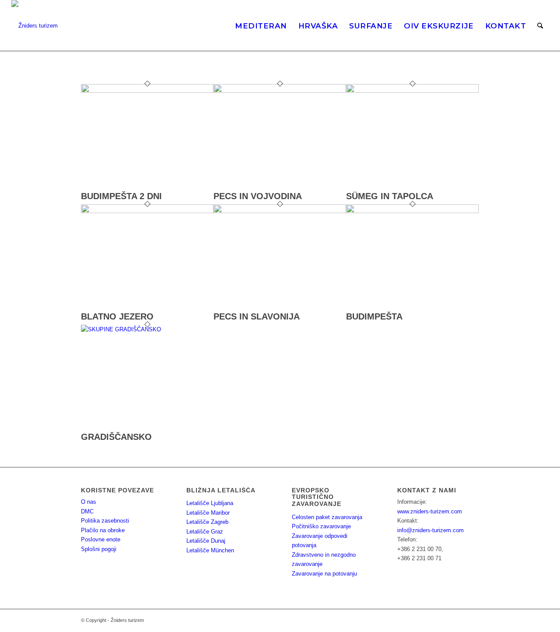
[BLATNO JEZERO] (147, 211)
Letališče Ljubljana (209, 503)
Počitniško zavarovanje (321, 526)
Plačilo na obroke (103, 530)
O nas (88, 502)
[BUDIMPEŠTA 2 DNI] (147, 91)
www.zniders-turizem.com (429, 511)
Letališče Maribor (208, 512)
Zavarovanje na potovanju (324, 573)
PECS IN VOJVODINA (258, 196)
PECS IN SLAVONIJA (257, 316)
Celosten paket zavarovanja (327, 517)
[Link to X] (472, 620)
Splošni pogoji (98, 549)
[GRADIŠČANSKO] (147, 329)
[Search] (540, 26)
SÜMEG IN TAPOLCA (389, 196)
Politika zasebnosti (105, 520)
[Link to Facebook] (459, 620)
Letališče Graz (204, 531)
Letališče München (210, 550)
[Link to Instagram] (446, 620)
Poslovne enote (100, 539)
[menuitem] (261, 26)
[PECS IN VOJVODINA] (280, 91)
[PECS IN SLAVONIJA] (280, 211)
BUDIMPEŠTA (374, 316)
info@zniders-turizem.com (430, 530)
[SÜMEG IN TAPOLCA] (412, 91)
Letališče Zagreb (207, 522)
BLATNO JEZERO (117, 316)
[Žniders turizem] (34, 26)
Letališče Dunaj (205, 540)
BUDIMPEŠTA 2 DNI (121, 196)
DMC (87, 511)
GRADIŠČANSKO (116, 437)
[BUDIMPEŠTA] (412, 211)
